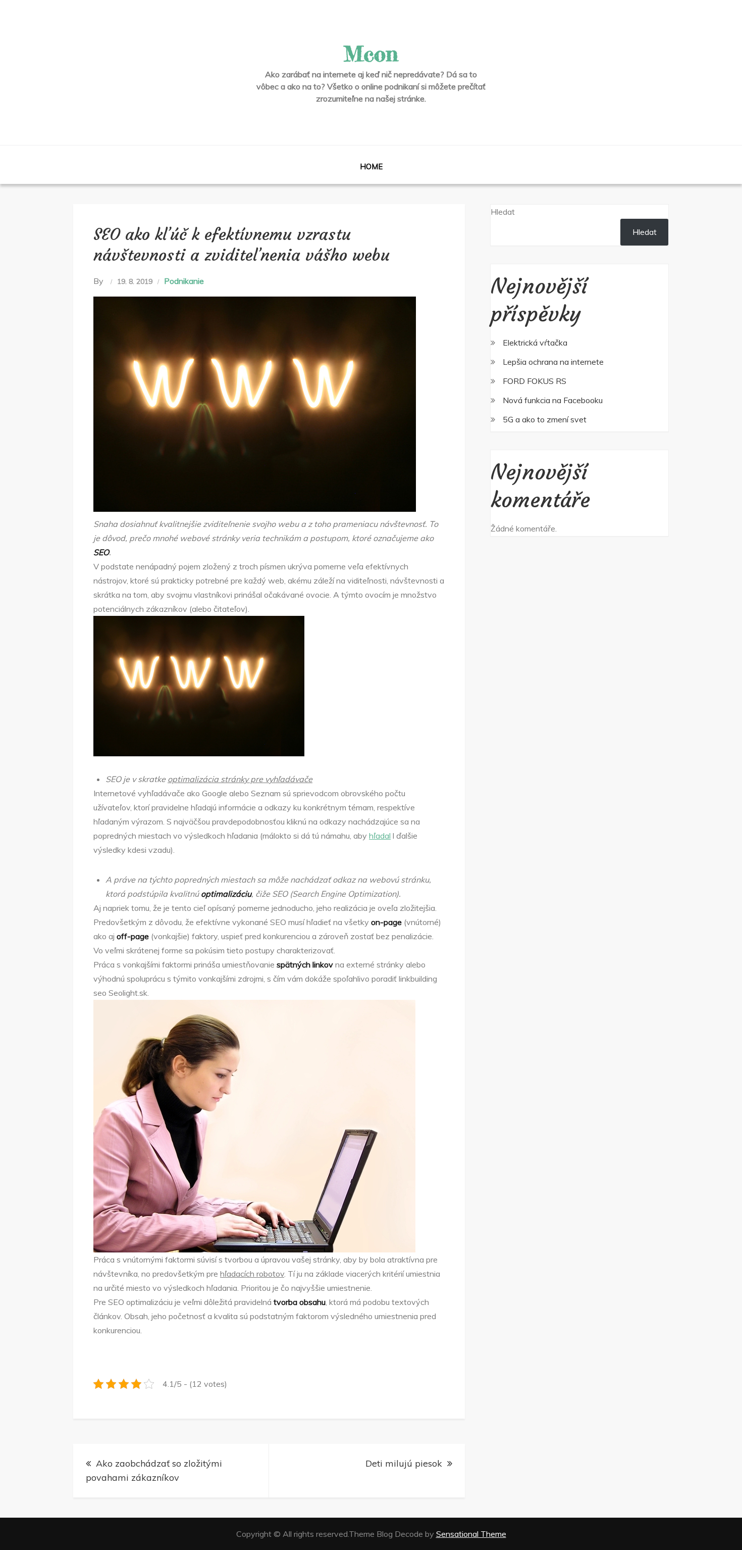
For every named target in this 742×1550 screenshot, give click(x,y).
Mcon (371, 54)
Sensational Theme (471, 1534)
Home (371, 166)
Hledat (503, 212)
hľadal (380, 836)
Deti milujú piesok (403, 1463)
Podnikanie (184, 281)
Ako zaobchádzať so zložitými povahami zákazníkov (154, 1470)
